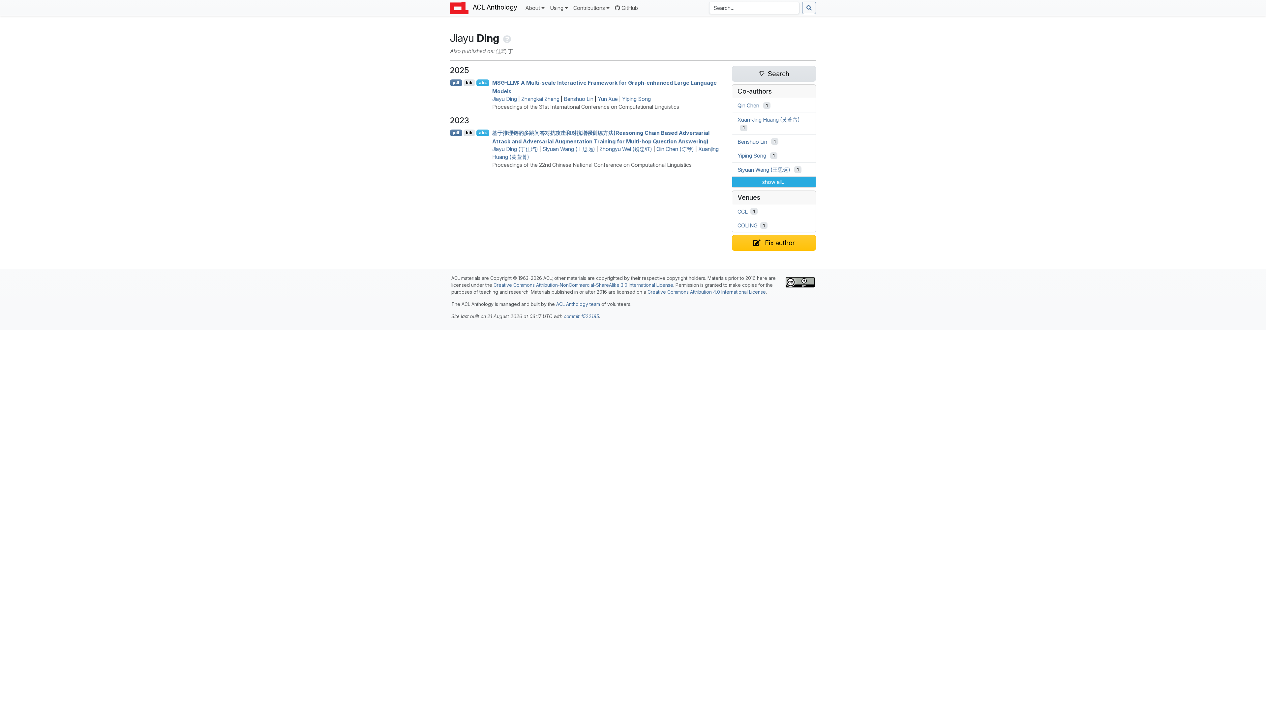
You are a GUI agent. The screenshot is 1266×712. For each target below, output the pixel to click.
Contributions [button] (589, 8)
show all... (774, 182)
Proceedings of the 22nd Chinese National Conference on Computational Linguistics (592, 165)
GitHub (629, 8)
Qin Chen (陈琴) (675, 149)
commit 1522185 (581, 316)
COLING (748, 225)
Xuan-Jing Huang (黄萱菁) (769, 119)
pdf (456, 82)
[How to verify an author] (506, 38)
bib (469, 82)
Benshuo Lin (578, 99)
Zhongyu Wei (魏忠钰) (625, 149)
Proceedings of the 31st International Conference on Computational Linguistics (585, 107)
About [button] (532, 8)
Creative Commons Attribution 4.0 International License (707, 292)
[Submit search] (809, 8)
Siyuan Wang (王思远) (568, 149)
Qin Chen (748, 105)
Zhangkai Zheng (540, 99)
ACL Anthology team (578, 304)
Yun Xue (608, 99)
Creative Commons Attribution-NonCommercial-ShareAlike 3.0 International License (583, 285)
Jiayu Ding (504, 99)
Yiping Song (636, 99)
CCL (743, 211)
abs (483, 82)
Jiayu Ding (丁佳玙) (515, 149)
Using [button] (556, 8)
